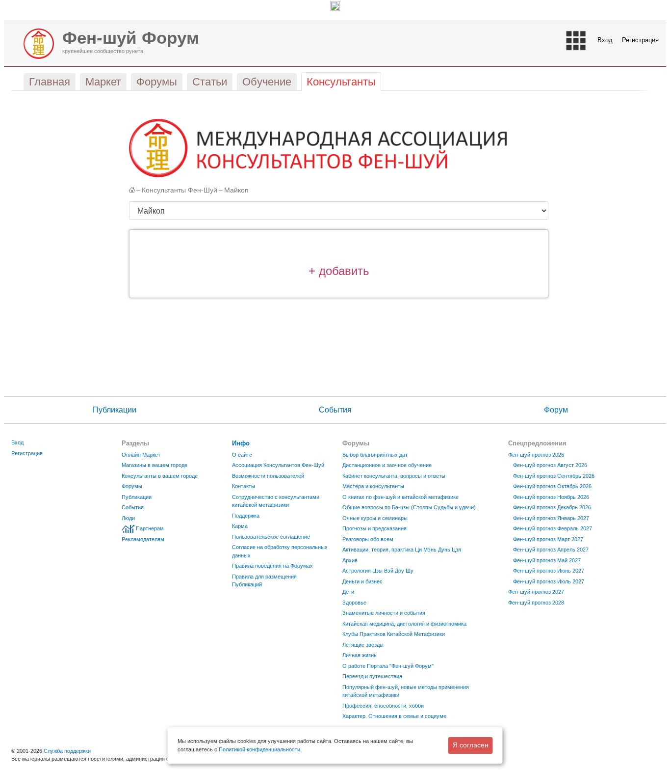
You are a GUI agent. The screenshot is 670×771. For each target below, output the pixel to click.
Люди (128, 518)
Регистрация (640, 40)
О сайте (242, 455)
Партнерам (150, 528)
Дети (348, 592)
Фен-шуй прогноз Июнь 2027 (548, 571)
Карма (240, 526)
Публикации (114, 410)
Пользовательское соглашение (271, 537)
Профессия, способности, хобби (383, 706)
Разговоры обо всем (367, 539)
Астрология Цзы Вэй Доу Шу (377, 571)
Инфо (241, 443)
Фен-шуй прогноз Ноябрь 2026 (551, 497)
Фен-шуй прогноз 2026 (536, 455)
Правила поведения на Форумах (272, 566)
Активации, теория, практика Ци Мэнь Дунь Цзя (401, 549)
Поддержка (245, 516)
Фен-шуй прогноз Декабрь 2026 (552, 507)
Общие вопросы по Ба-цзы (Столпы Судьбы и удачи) (409, 507)
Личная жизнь (359, 655)
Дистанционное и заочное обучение (387, 465)
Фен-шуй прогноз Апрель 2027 (551, 549)
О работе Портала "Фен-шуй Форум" (388, 666)
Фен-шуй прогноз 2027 (536, 592)
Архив (350, 560)
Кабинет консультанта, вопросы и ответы (393, 476)
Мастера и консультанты (373, 486)
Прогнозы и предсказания (374, 528)
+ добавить (339, 270)
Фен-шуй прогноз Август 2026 (550, 465)
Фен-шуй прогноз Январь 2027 (551, 518)
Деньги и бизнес (362, 581)
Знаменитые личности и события (383, 613)
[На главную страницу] (132, 185)
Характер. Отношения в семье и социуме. (395, 716)
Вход (605, 40)
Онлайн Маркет (141, 455)
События (335, 410)
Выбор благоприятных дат (375, 455)
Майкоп (236, 190)
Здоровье (354, 603)
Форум (556, 410)
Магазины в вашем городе (154, 465)
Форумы (132, 486)
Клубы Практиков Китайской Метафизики (393, 634)
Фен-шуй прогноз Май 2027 (547, 560)
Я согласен (471, 745)
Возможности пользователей (268, 476)
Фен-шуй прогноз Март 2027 (548, 539)
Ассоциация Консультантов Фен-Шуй (278, 465)
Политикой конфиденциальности (259, 749)
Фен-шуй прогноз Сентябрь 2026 (553, 476)
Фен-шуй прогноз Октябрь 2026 (552, 486)
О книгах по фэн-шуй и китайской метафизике (400, 497)
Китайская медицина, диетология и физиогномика (404, 624)
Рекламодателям (143, 539)
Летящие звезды (363, 645)
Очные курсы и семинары (375, 518)
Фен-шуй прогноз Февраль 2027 (552, 528)
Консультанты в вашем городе (160, 476)
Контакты (243, 486)
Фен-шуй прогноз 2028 (536, 603)
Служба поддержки (67, 751)
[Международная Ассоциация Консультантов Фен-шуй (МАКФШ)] (318, 147)
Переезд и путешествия (372, 676)
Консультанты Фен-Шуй (179, 190)
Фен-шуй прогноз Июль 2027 (548, 581)
